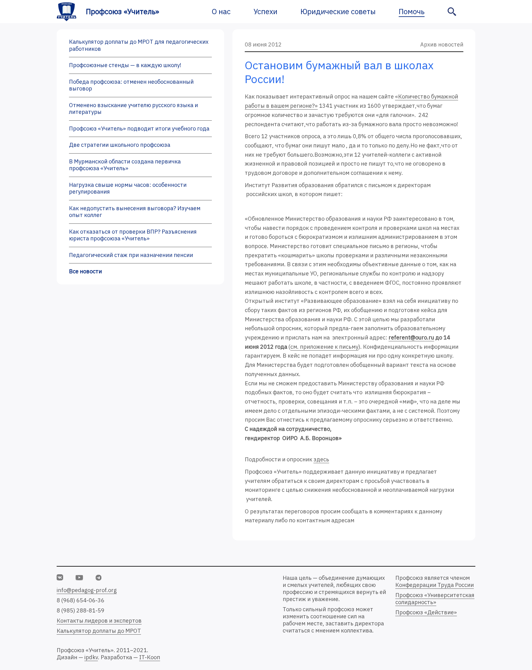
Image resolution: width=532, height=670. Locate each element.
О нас (221, 11)
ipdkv (91, 657)
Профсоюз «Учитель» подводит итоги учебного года (139, 128)
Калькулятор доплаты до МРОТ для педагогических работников (138, 45)
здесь (321, 459)
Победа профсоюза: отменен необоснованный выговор (131, 85)
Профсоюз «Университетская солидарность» (434, 599)
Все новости (85, 271)
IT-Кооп (149, 657)
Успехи (265, 11)
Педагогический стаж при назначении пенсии (131, 255)
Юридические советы (338, 11)
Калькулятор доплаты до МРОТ (99, 630)
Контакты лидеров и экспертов (99, 620)
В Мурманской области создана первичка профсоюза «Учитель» (125, 165)
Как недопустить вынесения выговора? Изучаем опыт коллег (134, 212)
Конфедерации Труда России (434, 584)
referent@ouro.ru (411, 337)
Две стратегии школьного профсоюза (119, 144)
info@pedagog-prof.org (87, 590)
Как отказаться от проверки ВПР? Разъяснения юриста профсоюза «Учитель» (133, 235)
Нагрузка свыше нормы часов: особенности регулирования (128, 188)
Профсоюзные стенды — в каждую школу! (125, 65)
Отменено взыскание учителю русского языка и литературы (133, 109)
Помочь (412, 11)
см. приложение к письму (324, 346)
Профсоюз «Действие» (426, 612)
